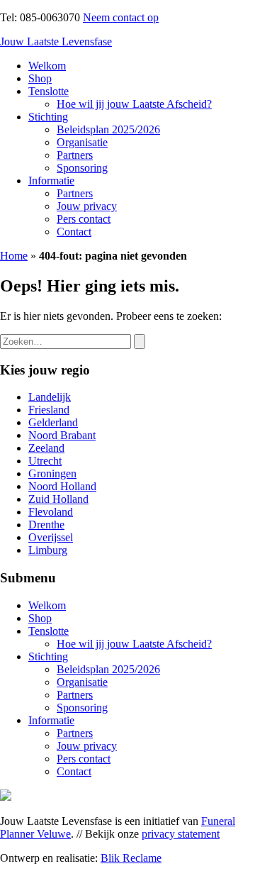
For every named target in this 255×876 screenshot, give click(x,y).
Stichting (48, 117)
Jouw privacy (87, 206)
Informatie (51, 180)
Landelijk (49, 397)
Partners (75, 155)
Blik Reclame (131, 858)
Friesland (48, 410)
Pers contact (83, 219)
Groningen (52, 473)
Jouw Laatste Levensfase (56, 41)
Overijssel (50, 537)
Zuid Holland (58, 499)
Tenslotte (48, 91)
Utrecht (45, 461)
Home (14, 256)
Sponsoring (82, 168)
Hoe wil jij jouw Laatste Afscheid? (134, 104)
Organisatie (82, 142)
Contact (74, 232)
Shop (40, 78)
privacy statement (181, 834)
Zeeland (46, 448)
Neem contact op (121, 17)
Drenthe (46, 525)
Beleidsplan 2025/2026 (108, 129)
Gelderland (53, 422)
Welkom (47, 66)
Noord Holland (62, 486)
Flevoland (50, 512)
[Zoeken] (139, 341)
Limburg (47, 550)
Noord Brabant (62, 435)
